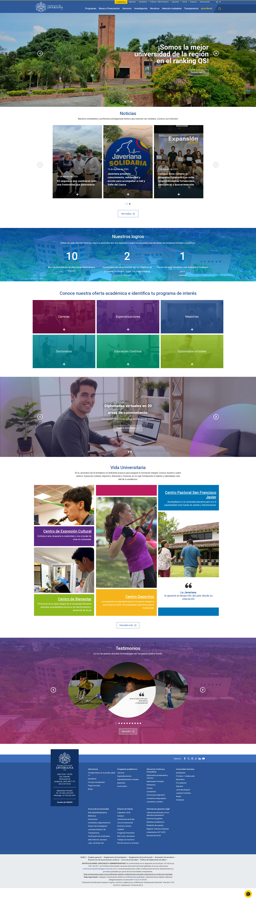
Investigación (140, 8)
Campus (120, 816)
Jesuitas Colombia (183, 793)
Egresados (180, 779)
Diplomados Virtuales (155, 781)
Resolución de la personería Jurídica (103, 860)
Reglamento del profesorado (141, 857)
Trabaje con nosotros (125, 840)
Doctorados (122, 786)
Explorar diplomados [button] (126, 428)
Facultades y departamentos (99, 823)
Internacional (205, 2)
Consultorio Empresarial (156, 798)
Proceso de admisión (96, 782)
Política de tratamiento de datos (153, 860)
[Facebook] (185, 758)
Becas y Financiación (109, 8)
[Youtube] (203, 758)
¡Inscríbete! (206, 8)
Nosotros (154, 8)
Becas (90, 789)
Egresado (175, 2)
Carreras (120, 773)
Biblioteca (92, 816)
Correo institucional (125, 823)
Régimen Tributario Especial (158, 829)
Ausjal (178, 796)
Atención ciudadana (171, 8)
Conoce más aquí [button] (58, 78)
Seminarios (151, 785)
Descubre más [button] (126, 625)
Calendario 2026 (124, 812)
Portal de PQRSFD (139, 880)
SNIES (83, 857)
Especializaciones (124, 776)
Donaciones (92, 819)
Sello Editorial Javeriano (97, 840)
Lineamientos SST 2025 (156, 832)
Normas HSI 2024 (154, 835)
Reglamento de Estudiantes (115, 857)
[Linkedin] (200, 758)
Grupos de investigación (97, 826)
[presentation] (40, 53)
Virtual (184, 2)
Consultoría (151, 791)
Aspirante (132, 2)
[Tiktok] (196, 758)
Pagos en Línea (94, 785)
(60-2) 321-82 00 (65, 784)
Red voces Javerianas (126, 836)
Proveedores (181, 783)
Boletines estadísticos (155, 822)
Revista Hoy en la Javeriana (128, 843)
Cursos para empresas (156, 795)
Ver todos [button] (126, 213)
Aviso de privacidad (129, 860)
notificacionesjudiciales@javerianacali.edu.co (100, 869)
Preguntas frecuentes (126, 833)
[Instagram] (192, 758)
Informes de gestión (155, 818)
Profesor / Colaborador (185, 776)
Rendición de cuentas (155, 825)
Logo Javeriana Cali (96, 843)
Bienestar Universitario (164, 857)
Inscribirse (92, 779)
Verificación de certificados (99, 836)
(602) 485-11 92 (69, 781)
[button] (219, 8)
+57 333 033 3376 (68, 795)
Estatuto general (94, 857)
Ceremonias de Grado (126, 819)
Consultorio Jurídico (155, 802)
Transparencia (191, 8)
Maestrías (121, 783)
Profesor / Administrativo (159, 2)
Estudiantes (180, 773)
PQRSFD (120, 829)
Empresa (193, 2)
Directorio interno (124, 826)
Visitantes (180, 800)
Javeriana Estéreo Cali (97, 829)
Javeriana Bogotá (183, 790)
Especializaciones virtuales (128, 779)
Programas (90, 8)
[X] (188, 758)
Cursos (149, 788)
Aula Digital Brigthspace (97, 812)
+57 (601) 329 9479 (66, 793)
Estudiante (143, 2)
